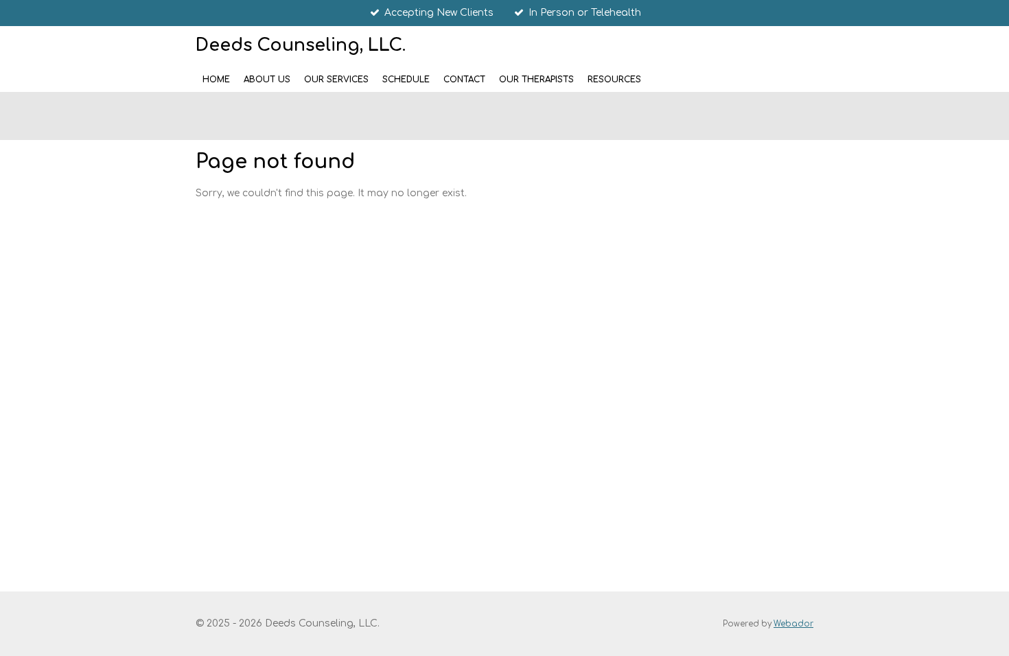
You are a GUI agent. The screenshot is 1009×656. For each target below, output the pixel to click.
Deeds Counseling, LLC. (301, 45)
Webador (793, 624)
